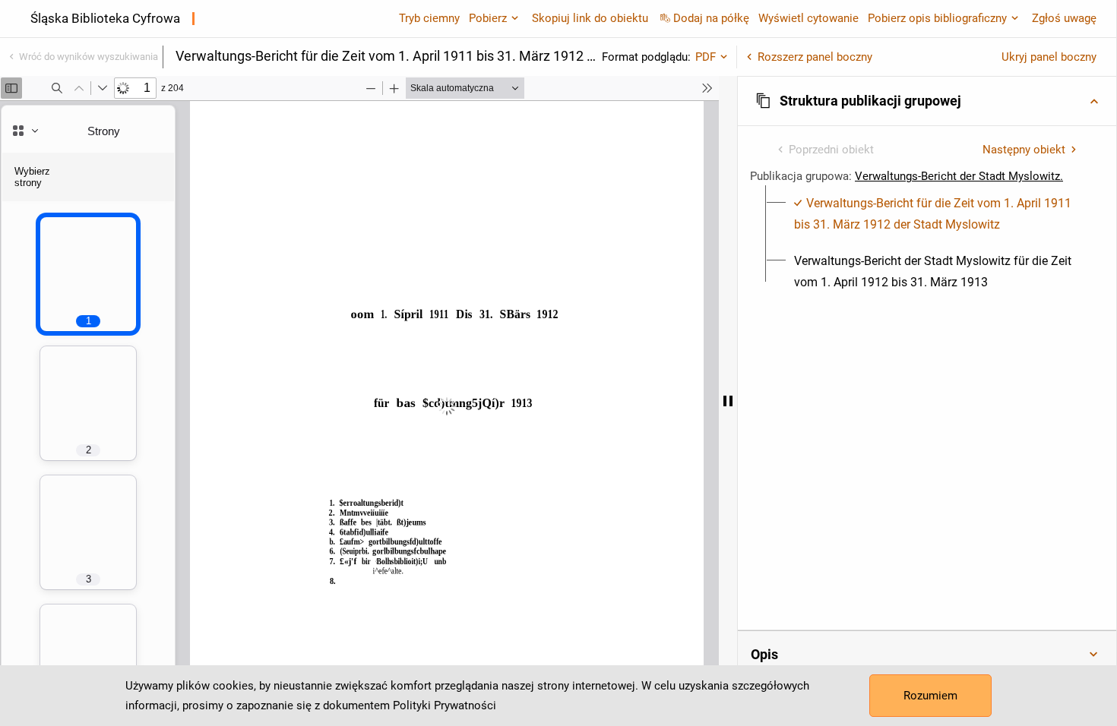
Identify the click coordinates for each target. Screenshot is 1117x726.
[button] (927, 101)
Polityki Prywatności (444, 705)
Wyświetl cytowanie (808, 18)
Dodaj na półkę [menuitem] (711, 18)
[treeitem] (927, 214)
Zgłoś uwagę (1064, 18)
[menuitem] (936, 214)
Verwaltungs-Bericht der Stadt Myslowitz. (959, 176)
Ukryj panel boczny (1049, 57)
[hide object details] (728, 401)
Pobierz (488, 18)
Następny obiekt (1024, 149)
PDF (705, 57)
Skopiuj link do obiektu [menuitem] (590, 18)
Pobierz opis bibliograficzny (937, 18)
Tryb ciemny (429, 18)
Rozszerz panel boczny (815, 57)
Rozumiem (930, 695)
